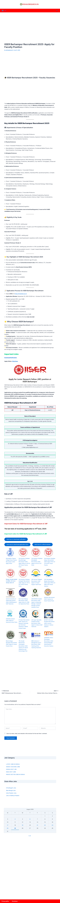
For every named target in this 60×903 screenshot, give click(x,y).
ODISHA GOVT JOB (11, 769)
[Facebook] (3, 11)
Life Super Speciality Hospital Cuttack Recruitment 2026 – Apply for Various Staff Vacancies (36, 623)
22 (45, 825)
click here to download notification (16, 539)
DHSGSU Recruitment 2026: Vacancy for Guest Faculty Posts (49, 599)
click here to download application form (17, 544)
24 (7, 828)
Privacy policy (5, 901)
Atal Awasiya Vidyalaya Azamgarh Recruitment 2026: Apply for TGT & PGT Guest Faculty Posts (24, 583)
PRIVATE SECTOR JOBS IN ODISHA (15, 774)
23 (52, 825)
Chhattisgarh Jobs (11, 788)
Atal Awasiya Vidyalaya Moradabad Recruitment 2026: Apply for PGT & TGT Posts (36, 562)
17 (7, 825)
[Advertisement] (30, 28)
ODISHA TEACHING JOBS (13, 766)
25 (15, 828)
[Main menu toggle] (56, 10)
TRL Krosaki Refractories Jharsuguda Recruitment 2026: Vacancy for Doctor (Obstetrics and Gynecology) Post (23, 646)
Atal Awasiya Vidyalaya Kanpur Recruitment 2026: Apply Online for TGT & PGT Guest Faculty (49, 562)
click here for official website (42, 544)
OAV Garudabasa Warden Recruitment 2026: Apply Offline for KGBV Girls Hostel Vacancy (49, 583)
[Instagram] (5, 11)
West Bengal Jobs (11, 790)
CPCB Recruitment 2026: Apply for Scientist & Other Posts (11, 620)
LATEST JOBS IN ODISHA (13, 764)
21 (37, 825)
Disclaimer (15, 901)
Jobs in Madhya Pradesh (12, 795)
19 (22, 825)
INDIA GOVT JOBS (11, 772)
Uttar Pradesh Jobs (11, 793)
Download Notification (10, 357)
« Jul (29, 835)
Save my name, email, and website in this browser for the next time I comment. (26, 733)
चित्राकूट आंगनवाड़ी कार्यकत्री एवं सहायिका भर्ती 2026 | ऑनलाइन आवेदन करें (11, 581)
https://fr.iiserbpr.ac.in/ (21, 293)
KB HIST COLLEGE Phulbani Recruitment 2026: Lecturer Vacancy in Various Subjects (49, 623)
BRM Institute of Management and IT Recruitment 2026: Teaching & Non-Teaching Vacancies (36, 644)
